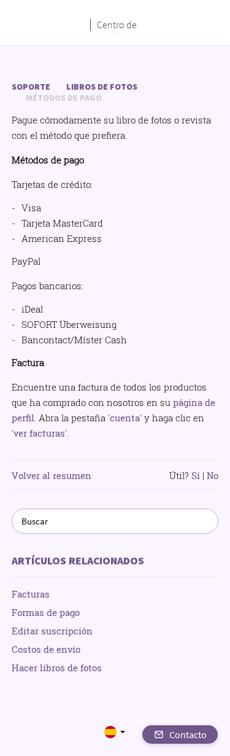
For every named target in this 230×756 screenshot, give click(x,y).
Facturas (31, 594)
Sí (195, 475)
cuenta (125, 417)
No (212, 475)
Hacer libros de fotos (57, 667)
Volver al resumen (51, 475)
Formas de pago (46, 612)
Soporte (31, 86)
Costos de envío (46, 649)
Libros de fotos (101, 86)
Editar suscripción (52, 631)
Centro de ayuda (117, 24)
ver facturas (39, 433)
